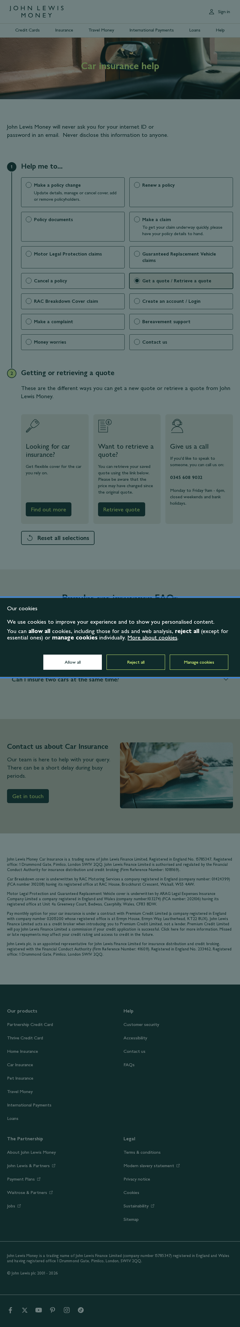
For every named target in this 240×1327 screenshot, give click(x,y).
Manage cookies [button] (199, 662)
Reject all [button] (136, 662)
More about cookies (152, 637)
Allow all (73, 662)
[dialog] (120, 637)
